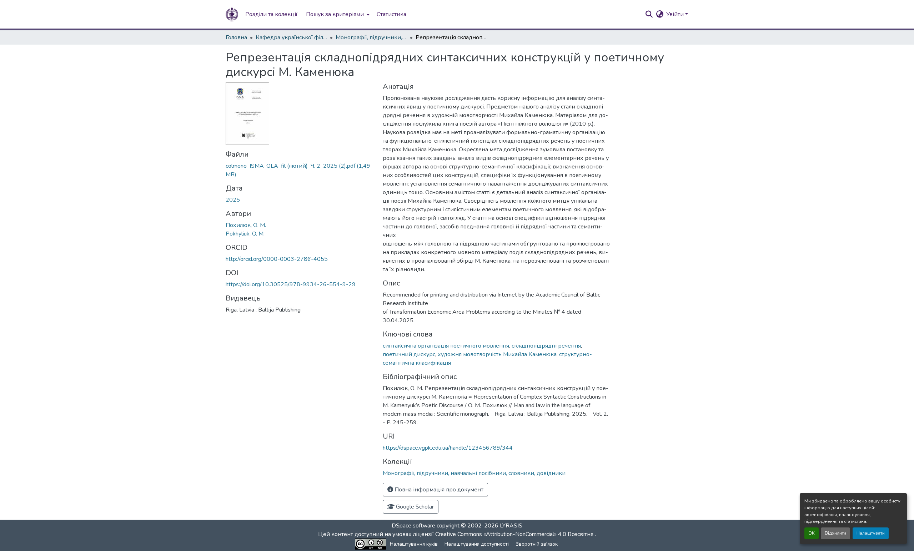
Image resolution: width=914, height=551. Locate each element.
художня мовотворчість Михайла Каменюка (497, 354)
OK (811, 533)
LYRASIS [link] (511, 526)
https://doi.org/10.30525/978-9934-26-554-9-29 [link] (291, 284)
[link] (300, 170)
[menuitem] (337, 14)
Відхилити (835, 533)
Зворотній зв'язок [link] (537, 544)
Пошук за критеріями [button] (335, 14)
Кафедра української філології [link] (291, 37)
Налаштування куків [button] (414, 544)
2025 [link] (233, 200)
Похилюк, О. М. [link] (246, 225)
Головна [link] (236, 37)
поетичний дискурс (409, 354)
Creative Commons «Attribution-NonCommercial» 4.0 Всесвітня (515, 534)
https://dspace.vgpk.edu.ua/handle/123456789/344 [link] (448, 448)
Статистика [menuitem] (391, 14)
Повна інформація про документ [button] (438, 490)
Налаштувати (871, 533)
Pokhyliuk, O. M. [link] (245, 234)
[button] (232, 14)
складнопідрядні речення (546, 346)
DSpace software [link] (413, 526)
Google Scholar (414, 507)
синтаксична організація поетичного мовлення (446, 346)
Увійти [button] (675, 14)
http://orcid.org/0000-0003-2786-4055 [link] (277, 259)
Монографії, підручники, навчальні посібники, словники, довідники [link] (371, 37)
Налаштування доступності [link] (477, 544)
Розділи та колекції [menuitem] (271, 14)
